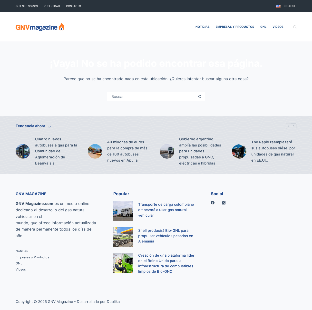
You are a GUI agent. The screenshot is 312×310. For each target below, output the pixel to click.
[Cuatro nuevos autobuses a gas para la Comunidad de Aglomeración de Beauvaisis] (23, 151)
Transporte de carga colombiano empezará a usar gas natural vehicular (166, 209)
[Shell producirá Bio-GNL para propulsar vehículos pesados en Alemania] (123, 237)
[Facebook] (212, 202)
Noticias (202, 27)
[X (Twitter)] (223, 202)
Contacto (73, 6)
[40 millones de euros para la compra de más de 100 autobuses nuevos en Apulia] (95, 151)
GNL (263, 27)
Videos (278, 27)
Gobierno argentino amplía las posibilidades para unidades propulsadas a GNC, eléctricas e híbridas (200, 151)
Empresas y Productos (235, 27)
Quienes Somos (27, 6)
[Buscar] (294, 27)
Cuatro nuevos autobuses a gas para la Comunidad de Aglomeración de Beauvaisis (56, 151)
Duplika (113, 301)
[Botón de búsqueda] (199, 96)
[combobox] (151, 96)
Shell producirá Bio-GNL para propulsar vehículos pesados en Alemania (165, 235)
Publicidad (52, 6)
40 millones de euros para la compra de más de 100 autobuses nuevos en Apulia (127, 151)
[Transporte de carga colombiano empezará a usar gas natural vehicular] (123, 211)
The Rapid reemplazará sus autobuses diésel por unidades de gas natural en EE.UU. (273, 151)
